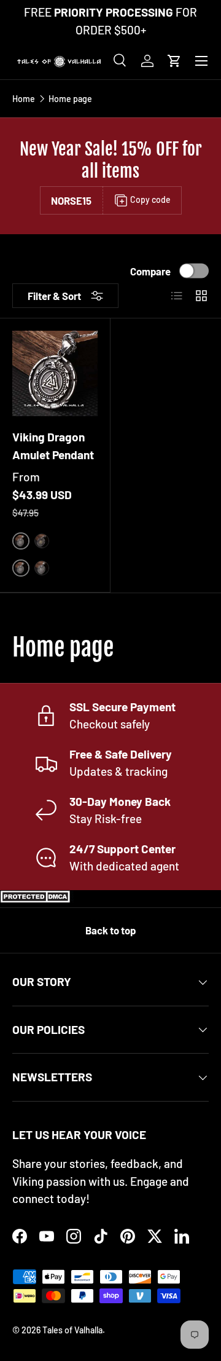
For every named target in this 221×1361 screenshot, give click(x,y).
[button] (174, 60)
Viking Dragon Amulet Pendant (53, 446)
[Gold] (41, 541)
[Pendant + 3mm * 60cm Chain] (41, 568)
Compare (150, 270)
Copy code (150, 199)
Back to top (110, 930)
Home (23, 99)
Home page (70, 99)
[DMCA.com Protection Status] (37, 898)
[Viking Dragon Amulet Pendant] (55, 373)
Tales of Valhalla (72, 1330)
